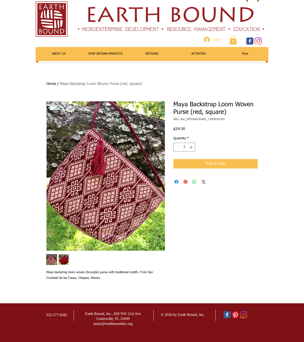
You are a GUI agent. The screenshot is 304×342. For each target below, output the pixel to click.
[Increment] (192, 147)
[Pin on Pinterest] (185, 182)
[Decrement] (177, 147)
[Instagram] (258, 41)
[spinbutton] (184, 147)
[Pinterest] (235, 314)
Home (51, 84)
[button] (233, 39)
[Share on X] (203, 182)
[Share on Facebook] (176, 182)
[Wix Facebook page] (249, 41)
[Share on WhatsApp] (194, 182)
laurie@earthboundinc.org (113, 324)
